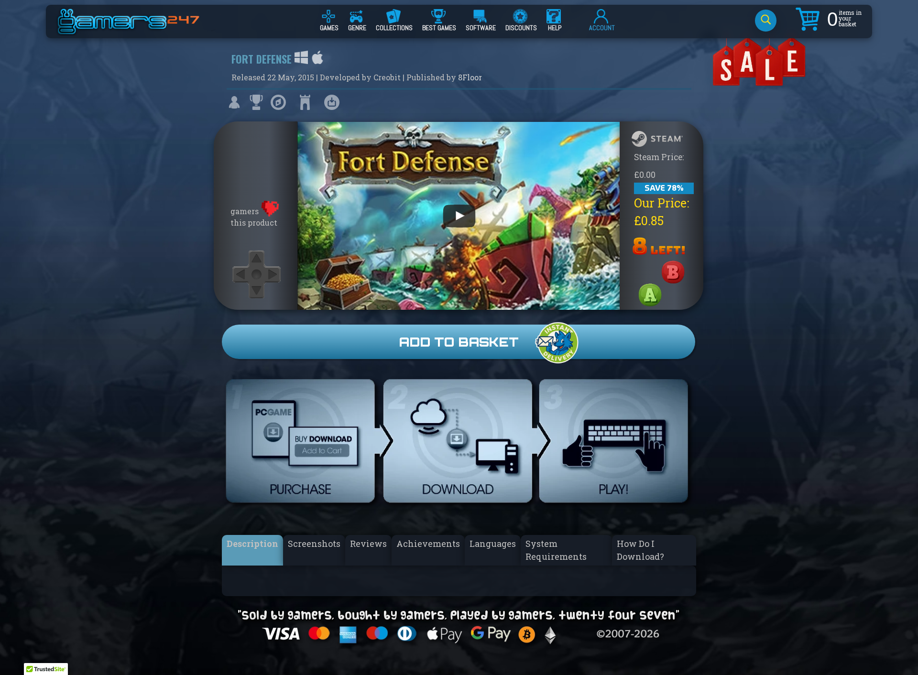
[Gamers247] (139, 30)
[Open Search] (765, 21)
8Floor (470, 77)
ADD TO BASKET (459, 341)
